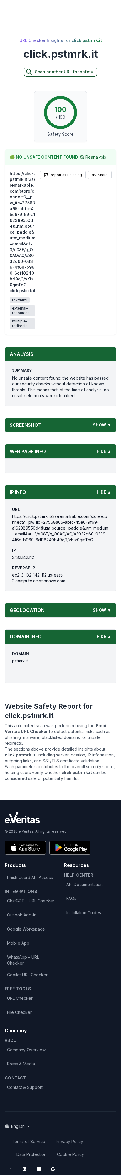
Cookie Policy (70, 1154)
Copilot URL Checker (27, 974)
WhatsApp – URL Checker (23, 960)
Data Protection (31, 1154)
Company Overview (26, 1049)
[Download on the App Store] (25, 848)
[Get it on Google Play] (69, 848)
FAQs (71, 898)
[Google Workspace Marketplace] (53, 1169)
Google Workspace (26, 928)
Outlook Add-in (21, 914)
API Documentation (84, 884)
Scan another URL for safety (64, 71)
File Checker (19, 1012)
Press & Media (21, 1063)
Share (103, 175)
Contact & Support (25, 1087)
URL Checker (20, 998)
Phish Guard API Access (30, 877)
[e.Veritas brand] (60, 817)
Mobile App (18, 943)
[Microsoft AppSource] (39, 1169)
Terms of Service (28, 1141)
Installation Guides (83, 912)
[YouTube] (10, 1169)
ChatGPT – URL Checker (30, 900)
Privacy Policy (69, 1141)
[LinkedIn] (25, 1169)
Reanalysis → (98, 156)
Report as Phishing (66, 175)
